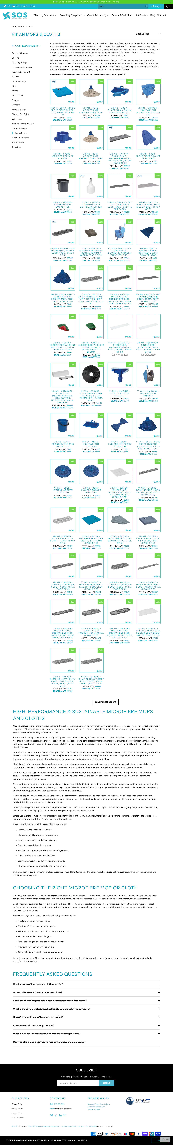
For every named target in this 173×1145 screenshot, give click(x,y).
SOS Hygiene (23, 1126)
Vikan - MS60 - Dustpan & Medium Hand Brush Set (120, 91)
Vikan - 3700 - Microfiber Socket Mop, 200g (148, 137)
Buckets (15, 58)
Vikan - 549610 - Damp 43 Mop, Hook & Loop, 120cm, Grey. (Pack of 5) (148, 566)
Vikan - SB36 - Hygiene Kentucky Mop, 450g (120, 425)
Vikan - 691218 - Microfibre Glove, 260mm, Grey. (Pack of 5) (120, 520)
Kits (13, 86)
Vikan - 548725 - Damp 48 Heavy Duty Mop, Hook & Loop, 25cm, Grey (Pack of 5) (91, 278)
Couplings (16, 147)
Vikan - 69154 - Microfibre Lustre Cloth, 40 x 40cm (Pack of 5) (91, 520)
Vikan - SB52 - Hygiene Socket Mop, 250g (63, 471)
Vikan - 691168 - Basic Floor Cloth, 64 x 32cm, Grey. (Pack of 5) (148, 520)
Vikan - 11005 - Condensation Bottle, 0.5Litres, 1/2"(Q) (91, 186)
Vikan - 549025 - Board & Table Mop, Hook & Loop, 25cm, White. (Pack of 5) (148, 612)
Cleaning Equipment (71, 15)
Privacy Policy (17, 1104)
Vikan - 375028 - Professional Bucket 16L (63, 186)
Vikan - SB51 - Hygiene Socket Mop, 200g (91, 471)
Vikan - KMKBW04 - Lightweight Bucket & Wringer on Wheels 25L (120, 232)
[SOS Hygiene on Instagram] (9, 6)
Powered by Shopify (105, 1126)
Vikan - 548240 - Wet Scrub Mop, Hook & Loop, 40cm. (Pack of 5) (63, 232)
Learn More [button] (81, 1140)
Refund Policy (17, 1109)
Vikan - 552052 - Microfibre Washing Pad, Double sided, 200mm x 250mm (63, 326)
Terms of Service (18, 1118)
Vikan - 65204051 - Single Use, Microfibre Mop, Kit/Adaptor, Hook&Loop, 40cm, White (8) (63, 375)
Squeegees (17, 119)
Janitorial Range (19, 81)
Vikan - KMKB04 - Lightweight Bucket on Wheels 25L (148, 91)
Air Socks (141, 15)
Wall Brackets (18, 142)
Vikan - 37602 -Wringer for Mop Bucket (63, 137)
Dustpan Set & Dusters (22, 67)
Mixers (15, 90)
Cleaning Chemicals (44, 15)
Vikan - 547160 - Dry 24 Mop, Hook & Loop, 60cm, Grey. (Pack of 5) (148, 278)
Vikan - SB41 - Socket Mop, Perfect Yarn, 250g (91, 137)
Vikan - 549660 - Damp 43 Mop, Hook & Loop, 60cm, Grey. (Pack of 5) (63, 566)
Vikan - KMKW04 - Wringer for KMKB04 (148, 375)
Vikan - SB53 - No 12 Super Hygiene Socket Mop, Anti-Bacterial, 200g (148, 425)
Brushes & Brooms (20, 53)
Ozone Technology (97, 15)
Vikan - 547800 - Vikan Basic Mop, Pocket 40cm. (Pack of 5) (63, 520)
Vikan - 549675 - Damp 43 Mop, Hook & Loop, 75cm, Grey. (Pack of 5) (91, 566)
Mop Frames (17, 95)
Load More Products (105, 702)
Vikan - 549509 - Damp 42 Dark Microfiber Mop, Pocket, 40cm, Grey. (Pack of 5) (120, 612)
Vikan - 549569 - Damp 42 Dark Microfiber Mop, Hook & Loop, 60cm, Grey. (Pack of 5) (63, 612)
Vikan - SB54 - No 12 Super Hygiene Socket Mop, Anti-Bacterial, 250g (63, 278)
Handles (15, 76)
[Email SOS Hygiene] (17, 6)
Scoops (15, 100)
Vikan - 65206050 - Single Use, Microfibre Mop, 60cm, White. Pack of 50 (120, 326)
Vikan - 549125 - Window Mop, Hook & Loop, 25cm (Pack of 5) (148, 186)
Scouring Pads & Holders (23, 123)
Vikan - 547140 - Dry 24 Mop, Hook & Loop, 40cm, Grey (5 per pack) (120, 186)
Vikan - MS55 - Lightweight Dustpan (91, 425)
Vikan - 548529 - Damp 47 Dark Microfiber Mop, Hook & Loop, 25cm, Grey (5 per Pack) (120, 278)
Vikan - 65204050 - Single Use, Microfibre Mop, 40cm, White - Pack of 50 (148, 326)
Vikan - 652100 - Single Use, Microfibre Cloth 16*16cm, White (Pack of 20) (120, 471)
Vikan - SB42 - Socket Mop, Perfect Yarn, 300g (91, 91)
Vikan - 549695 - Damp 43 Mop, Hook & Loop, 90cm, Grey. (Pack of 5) (148, 471)
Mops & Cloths (20, 133)
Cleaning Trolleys (19, 62)
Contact (161, 15)
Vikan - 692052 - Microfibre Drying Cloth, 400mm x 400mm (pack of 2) (91, 232)
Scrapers (16, 105)
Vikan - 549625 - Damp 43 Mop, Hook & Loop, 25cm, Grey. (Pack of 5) (120, 566)
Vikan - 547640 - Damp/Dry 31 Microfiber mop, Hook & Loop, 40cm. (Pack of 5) (120, 137)
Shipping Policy (18, 1113)
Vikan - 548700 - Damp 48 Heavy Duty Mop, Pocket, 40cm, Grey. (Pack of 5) (91, 660)
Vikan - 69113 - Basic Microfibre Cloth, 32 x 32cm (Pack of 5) (63, 91)
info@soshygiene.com (63, 1109)
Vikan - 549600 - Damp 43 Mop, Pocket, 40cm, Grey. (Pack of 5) (91, 612)
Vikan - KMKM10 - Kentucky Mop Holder (120, 375)
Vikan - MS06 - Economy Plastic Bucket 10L (63, 425)
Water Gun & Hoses (20, 137)
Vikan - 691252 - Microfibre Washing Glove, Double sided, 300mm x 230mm (91, 326)
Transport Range (19, 128)
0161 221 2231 (28, 6)
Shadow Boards (19, 109)
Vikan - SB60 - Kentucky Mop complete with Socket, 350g (148, 232)
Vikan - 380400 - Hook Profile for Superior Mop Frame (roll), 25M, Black (91, 375)
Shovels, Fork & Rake (21, 114)
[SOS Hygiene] (15, 16)
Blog (152, 15)
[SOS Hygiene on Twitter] (4, 6)
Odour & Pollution (122, 15)
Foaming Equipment (21, 72)
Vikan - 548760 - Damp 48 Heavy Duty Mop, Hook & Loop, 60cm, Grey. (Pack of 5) (63, 660)
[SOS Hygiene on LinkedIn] (13, 6)
